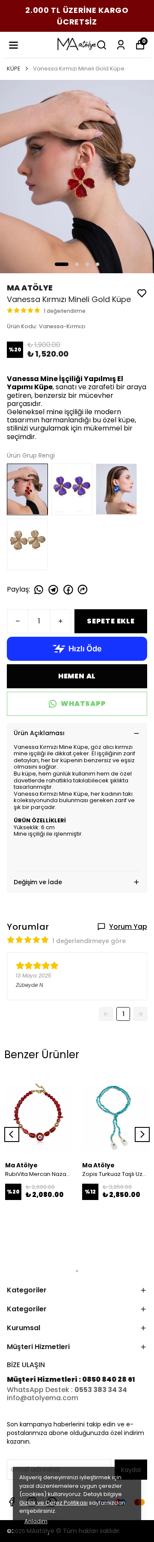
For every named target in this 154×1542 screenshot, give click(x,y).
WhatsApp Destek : (40, 1390)
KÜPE (14, 68)
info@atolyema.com (42, 1398)
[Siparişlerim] (121, 45)
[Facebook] (12, 1502)
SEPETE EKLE (111, 621)
